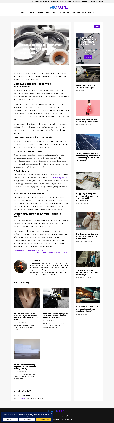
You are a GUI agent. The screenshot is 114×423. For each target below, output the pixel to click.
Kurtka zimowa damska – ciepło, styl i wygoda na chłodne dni (88, 236)
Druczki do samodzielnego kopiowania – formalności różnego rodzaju (25, 367)
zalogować (23, 398)
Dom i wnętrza (64, 12)
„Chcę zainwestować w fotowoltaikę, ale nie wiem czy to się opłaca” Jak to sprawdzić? (88, 156)
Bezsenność (68, 1)
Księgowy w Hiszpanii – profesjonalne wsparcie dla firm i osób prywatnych (87, 197)
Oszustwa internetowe (36, 1)
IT (27, 12)
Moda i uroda (75, 12)
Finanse (22, 12)
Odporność (84, 1)
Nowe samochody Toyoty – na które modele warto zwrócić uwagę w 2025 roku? (55, 316)
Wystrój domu (76, 1)
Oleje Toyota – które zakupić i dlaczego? (85, 86)
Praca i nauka (86, 12)
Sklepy (32, 12)
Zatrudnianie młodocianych (96, 1)
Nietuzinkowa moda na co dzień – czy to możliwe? (88, 120)
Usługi (47, 12)
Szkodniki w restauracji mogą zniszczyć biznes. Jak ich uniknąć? (87, 309)
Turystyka (40, 12)
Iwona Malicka (38, 57)
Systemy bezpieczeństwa (57, 1)
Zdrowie (54, 12)
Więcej (88, 57)
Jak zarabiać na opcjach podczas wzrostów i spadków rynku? (88, 41)
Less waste (46, 1)
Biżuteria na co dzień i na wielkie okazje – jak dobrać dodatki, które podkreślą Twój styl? (26, 316)
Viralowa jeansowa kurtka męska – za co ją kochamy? (87, 272)
